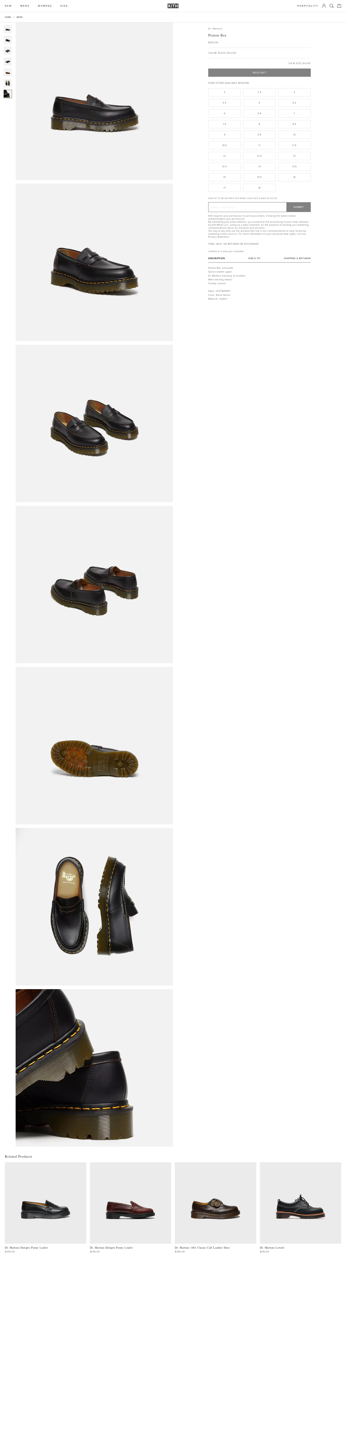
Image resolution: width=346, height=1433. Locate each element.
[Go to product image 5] (8, 72)
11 (259, 145)
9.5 (260, 134)
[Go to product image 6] (8, 83)
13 (294, 156)
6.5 (260, 113)
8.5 (294, 124)
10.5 (224, 145)
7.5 (224, 124)
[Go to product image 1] (8, 29)
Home (8, 17)
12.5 (259, 156)
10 (294, 134)
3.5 (260, 92)
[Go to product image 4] (8, 61)
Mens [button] (24, 5)
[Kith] (173, 6)
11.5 (294, 145)
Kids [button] (64, 5)
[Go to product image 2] (8, 40)
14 (259, 166)
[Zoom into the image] (94, 101)
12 (224, 156)
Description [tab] (216, 258)
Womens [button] (45, 5)
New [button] (8, 5)
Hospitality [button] (307, 5)
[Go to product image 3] (8, 50)
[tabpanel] (259, 283)
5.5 (294, 103)
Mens (19, 17)
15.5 (259, 177)
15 (224, 177)
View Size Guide (300, 63)
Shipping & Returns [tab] (297, 258)
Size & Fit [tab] (254, 258)
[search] (332, 6)
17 (224, 188)
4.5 (224, 103)
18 (259, 188)
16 (294, 177)
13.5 (224, 166)
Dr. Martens (215, 28)
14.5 (294, 166)
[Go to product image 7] (8, 94)
